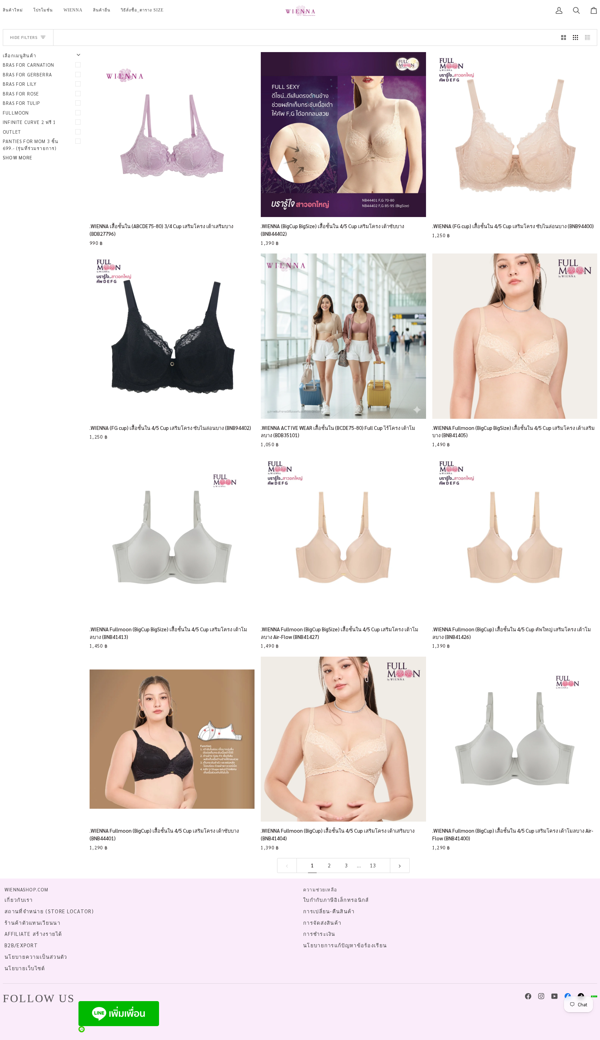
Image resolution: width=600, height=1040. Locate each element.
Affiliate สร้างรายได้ (33, 934)
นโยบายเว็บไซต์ (25, 968)
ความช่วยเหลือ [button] (320, 889)
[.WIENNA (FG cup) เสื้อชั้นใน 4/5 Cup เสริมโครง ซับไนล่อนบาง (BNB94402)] (172, 335)
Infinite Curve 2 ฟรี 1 (29, 122)
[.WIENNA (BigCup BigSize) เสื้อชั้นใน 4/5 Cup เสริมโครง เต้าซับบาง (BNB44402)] (343, 134)
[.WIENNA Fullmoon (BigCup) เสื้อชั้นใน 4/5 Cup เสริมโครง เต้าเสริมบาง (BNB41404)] (343, 739)
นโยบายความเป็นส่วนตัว (36, 957)
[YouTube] (554, 996)
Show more (18, 157)
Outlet (12, 132)
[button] (43, 10)
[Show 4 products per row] (589, 37)
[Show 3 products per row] (575, 37)
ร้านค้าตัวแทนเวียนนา (32, 923)
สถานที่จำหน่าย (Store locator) (49, 911)
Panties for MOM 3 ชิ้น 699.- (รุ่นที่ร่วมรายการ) (30, 144)
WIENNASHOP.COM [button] (26, 889)
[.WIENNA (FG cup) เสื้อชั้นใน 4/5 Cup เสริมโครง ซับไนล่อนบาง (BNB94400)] (514, 134)
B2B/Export (21, 945)
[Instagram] (541, 996)
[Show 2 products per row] (564, 37)
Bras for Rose (21, 94)
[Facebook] (528, 996)
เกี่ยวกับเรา (19, 900)
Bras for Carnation (28, 65)
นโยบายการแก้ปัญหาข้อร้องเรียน (345, 945)
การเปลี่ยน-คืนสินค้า (329, 911)
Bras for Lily (19, 84)
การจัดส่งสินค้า (322, 923)
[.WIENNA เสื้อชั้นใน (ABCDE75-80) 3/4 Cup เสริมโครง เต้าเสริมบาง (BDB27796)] (172, 134)
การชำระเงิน (319, 934)
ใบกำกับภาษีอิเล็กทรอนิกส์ (336, 900)
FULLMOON (16, 113)
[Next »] (400, 865)
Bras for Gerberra (27, 74)
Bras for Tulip (21, 103)
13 (373, 865)
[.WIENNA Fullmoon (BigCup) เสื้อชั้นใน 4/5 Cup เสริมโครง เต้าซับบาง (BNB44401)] (172, 739)
